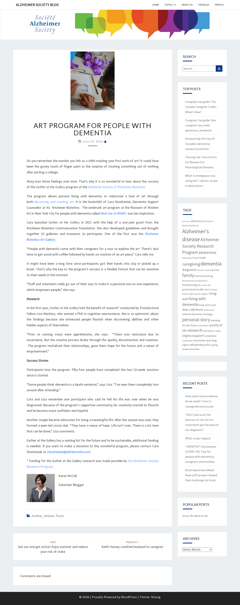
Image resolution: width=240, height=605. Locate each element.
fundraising (189, 285)
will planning (197, 344)
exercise (214, 270)
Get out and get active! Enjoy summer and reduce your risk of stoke (53, 547)
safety (218, 330)
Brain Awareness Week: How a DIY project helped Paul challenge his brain (201, 475)
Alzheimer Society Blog (37, 4)
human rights (188, 294)
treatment (187, 340)
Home (155, 4)
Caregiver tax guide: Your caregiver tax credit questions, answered (200, 125)
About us (187, 4)
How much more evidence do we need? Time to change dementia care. (201, 401)
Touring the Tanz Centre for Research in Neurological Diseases (201, 162)
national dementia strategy (197, 314)
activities (186, 221)
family (188, 275)
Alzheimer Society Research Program (200, 246)
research (194, 330)
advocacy (196, 221)
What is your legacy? (198, 438)
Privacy (219, 4)
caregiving (191, 264)
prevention (203, 325)
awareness (207, 252)
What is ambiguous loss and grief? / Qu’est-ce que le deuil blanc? (201, 181)
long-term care (207, 305)
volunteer (199, 340)
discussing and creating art (54, 202)
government (189, 289)
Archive (37, 516)
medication (209, 310)
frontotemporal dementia (194, 280)
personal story (196, 320)
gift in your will (204, 285)
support (198, 335)
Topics (169, 4)
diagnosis (189, 269)
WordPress (129, 597)
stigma (186, 336)
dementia (211, 263)
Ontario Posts (54, 516)
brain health (199, 257)
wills (207, 344)
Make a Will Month (192, 309)
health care (203, 289)
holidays (213, 289)
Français (203, 4)
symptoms (211, 336)
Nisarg (156, 597)
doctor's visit (203, 270)
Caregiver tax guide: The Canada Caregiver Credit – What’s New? (201, 107)
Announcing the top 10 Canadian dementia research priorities (199, 144)
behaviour (187, 257)
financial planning (204, 276)
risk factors (208, 330)
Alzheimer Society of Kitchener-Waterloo (116, 187)
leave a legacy (202, 293)
